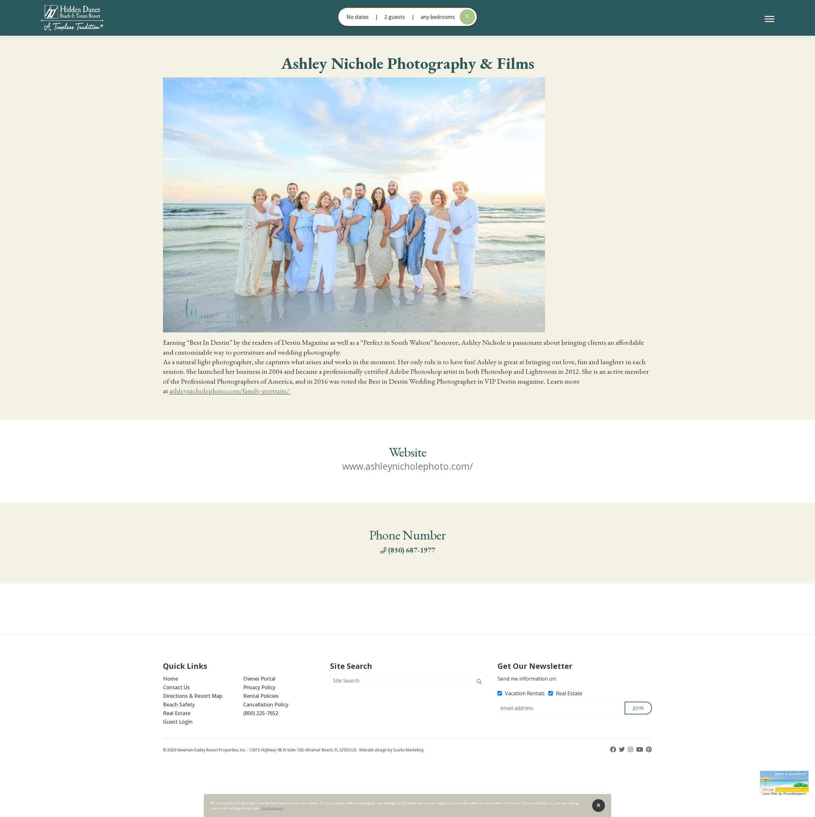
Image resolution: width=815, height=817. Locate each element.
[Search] (479, 682)
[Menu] (769, 19)
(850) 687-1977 (411, 550)
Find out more (272, 808)
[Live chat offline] (784, 781)
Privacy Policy (259, 687)
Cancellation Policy (265, 704)
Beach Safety (179, 704)
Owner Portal (259, 678)
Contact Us (176, 687)
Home (170, 678)
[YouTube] (640, 750)
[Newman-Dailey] (83, 18)
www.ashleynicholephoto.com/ (407, 466)
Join (638, 708)
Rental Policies (261, 695)
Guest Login (178, 721)
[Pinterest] (649, 750)
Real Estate (176, 713)
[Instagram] (631, 750)
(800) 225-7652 (260, 713)
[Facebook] (613, 750)
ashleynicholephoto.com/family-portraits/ (230, 390)
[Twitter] (622, 750)
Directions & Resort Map (192, 695)
